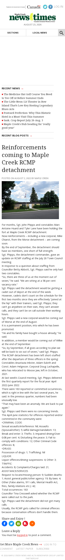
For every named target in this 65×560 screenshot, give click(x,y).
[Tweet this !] (11, 523)
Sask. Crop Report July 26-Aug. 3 (23, 120)
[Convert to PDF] (25, 523)
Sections (13, 32)
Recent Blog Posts (17, 135)
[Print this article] (18, 523)
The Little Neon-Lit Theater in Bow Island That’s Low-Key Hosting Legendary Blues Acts (27, 105)
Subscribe (42, 548)
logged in (22, 535)
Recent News (13, 88)
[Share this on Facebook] (4, 523)
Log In (58, 6)
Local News (40, 32)
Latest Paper (24, 548)
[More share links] (32, 523)
